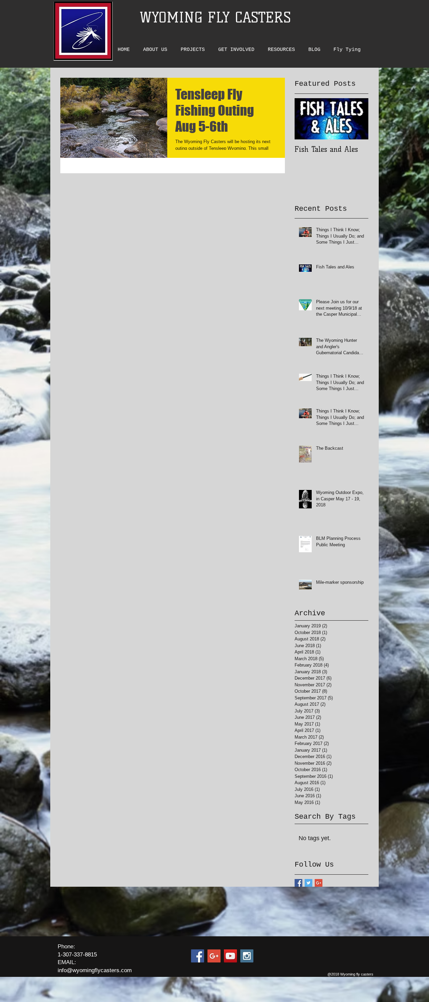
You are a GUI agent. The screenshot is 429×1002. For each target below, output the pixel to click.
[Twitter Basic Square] (308, 883)
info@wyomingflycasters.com (95, 970)
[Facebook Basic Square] (298, 883)
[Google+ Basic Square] (318, 883)
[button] (157, 49)
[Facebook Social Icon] (197, 955)
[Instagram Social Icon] (246, 955)
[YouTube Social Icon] (230, 955)
